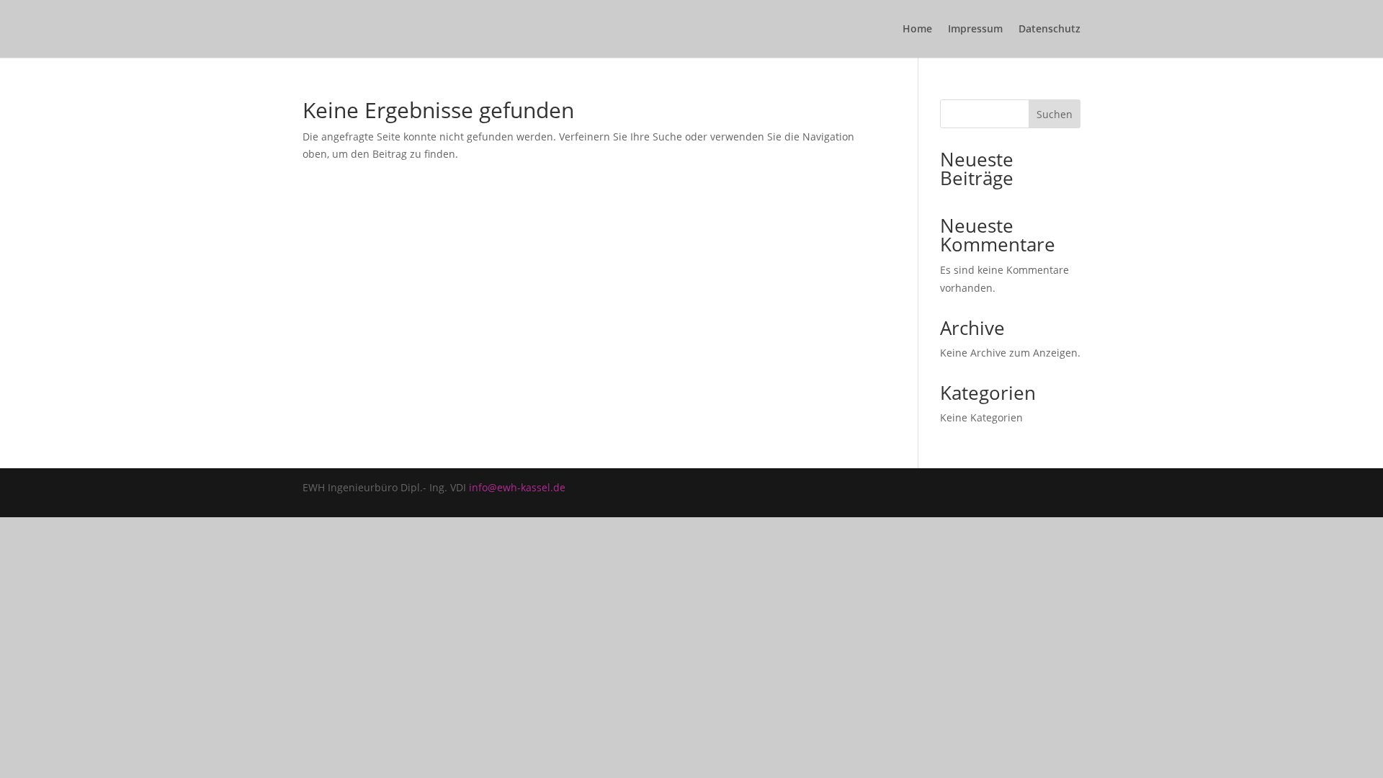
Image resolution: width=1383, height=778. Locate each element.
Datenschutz (1049, 29)
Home (917, 29)
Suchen (1055, 114)
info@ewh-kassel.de (517, 487)
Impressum (975, 29)
